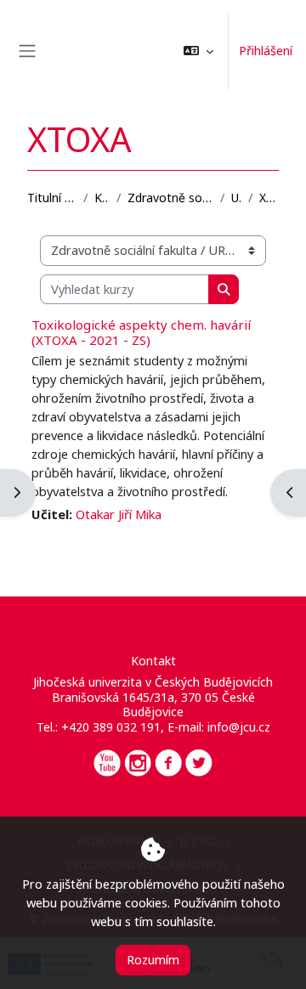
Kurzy (102, 197)
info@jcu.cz (238, 727)
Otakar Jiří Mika (119, 514)
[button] (198, 51)
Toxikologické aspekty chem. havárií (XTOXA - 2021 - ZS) (141, 332)
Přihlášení (265, 50)
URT (236, 197)
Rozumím (153, 959)
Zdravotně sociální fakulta (170, 197)
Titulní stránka (51, 197)
